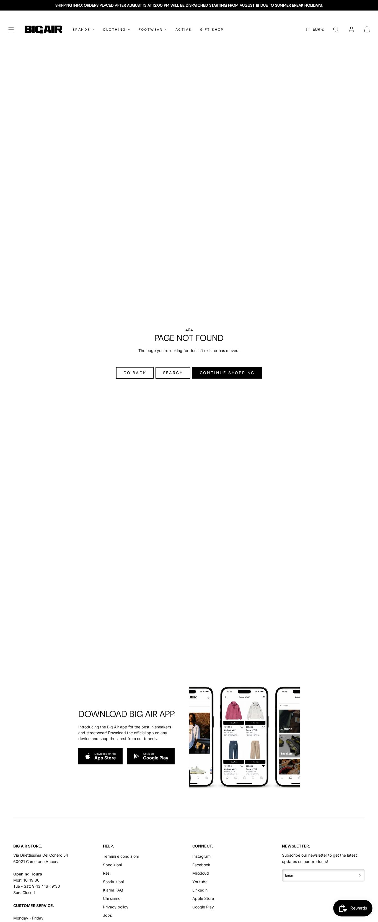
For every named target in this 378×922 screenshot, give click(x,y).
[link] (351, 29)
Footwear (151, 29)
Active (183, 29)
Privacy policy (115, 907)
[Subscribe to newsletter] (360, 875)
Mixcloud (200, 873)
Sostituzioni (113, 881)
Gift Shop (212, 29)
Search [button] (173, 372)
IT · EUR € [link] (315, 29)
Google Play (203, 907)
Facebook (201, 864)
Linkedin (200, 890)
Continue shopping (227, 372)
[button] (11, 29)
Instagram (201, 856)
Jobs (107, 915)
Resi (106, 873)
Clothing (114, 29)
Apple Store (203, 898)
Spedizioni (112, 864)
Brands (81, 29)
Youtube (200, 881)
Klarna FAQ (113, 890)
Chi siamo (111, 898)
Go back (134, 372)
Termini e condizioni (121, 856)
